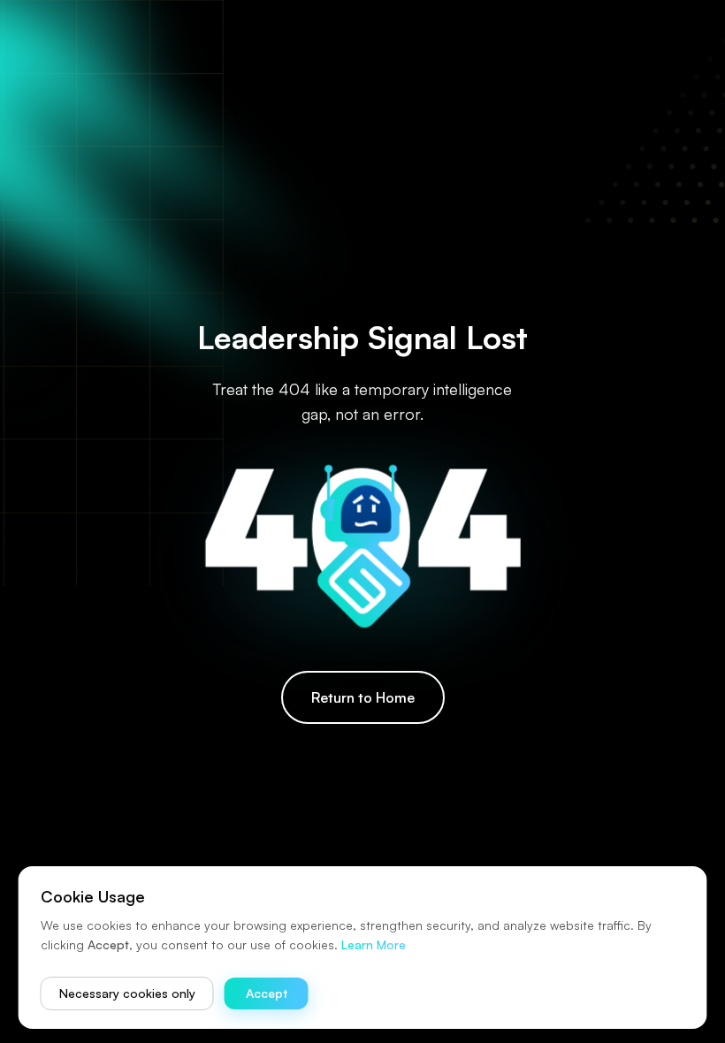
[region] (362, 521)
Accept (266, 993)
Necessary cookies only (127, 993)
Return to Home (363, 697)
